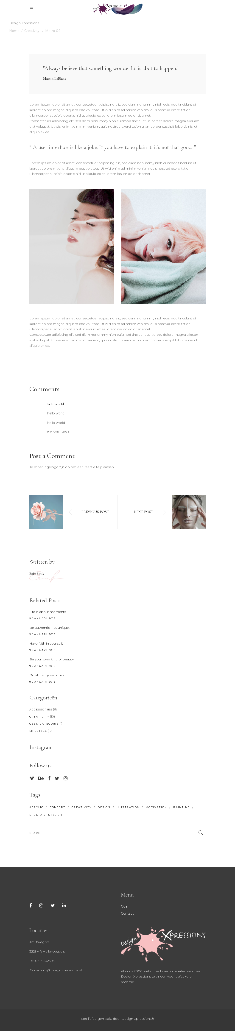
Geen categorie (44, 723)
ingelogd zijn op (57, 467)
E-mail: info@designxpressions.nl (55, 970)
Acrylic (36, 807)
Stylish (55, 814)
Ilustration (128, 807)
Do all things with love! (47, 675)
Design (104, 807)
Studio (35, 814)
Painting (181, 807)
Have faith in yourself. (46, 643)
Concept (57, 807)
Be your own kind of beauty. (51, 659)
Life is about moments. (48, 612)
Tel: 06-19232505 (41, 961)
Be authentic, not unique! (49, 628)
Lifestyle (38, 730)
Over (125, 906)
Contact (127, 913)
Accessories (40, 709)
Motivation (156, 807)
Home (14, 31)
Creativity (31, 31)
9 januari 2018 (42, 618)
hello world (55, 404)
